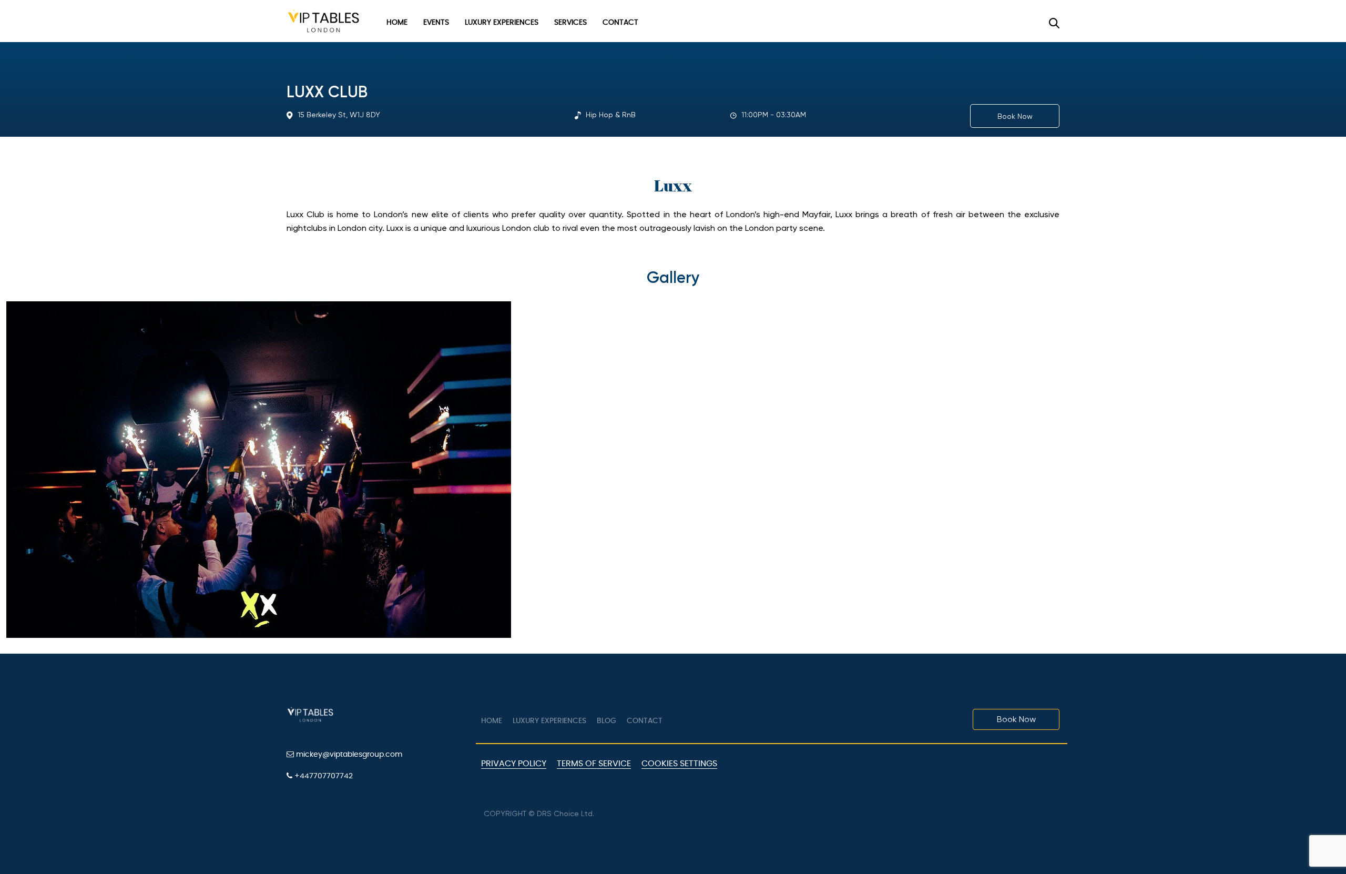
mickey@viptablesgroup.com (348, 754)
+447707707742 (322, 776)
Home (396, 22)
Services (570, 22)
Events (436, 22)
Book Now (1015, 116)
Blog (606, 721)
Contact (620, 22)
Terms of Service (594, 763)
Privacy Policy (513, 763)
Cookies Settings (679, 763)
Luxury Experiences (501, 22)
